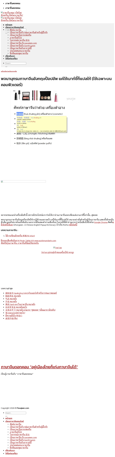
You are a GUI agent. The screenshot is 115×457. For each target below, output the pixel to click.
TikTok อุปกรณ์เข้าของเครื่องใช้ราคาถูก (57, 252)
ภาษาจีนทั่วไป (16, 37)
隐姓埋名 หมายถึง (13, 296)
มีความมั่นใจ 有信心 (13, 315)
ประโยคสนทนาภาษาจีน (20, 50)
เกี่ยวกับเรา (10, 55)
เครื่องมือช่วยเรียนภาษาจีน (9, 71)
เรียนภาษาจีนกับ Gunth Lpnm (22, 45)
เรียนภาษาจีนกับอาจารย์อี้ (21, 48)
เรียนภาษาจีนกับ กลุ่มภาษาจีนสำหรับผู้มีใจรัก (29, 32)
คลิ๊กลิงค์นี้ (73, 224)
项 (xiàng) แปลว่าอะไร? (15, 312)
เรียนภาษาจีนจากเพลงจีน (20, 35)
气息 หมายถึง (11, 298)
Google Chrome (101, 222)
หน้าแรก (8, 24)
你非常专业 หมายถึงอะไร (16, 307)
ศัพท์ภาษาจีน (15, 29)
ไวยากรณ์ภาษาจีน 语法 (20, 40)
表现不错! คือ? (11, 318)
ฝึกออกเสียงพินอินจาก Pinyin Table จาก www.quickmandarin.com (28, 240)
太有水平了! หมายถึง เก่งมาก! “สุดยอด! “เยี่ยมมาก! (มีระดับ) (30, 310)
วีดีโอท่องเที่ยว (11, 58)
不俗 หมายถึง (11, 301)
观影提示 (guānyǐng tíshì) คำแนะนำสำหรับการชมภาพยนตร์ (31, 293)
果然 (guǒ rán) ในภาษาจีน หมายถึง (20, 304)
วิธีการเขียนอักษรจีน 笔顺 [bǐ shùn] (20, 235)
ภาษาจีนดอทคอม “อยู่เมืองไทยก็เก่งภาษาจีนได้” (39, 367)
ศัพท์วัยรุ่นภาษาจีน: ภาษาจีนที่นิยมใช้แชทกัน (20, 243)
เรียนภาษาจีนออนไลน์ (14, 27)
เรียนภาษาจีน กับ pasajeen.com (23, 43)
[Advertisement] (57, 163)
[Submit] (6, 33)
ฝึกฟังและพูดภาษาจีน (19, 53)
